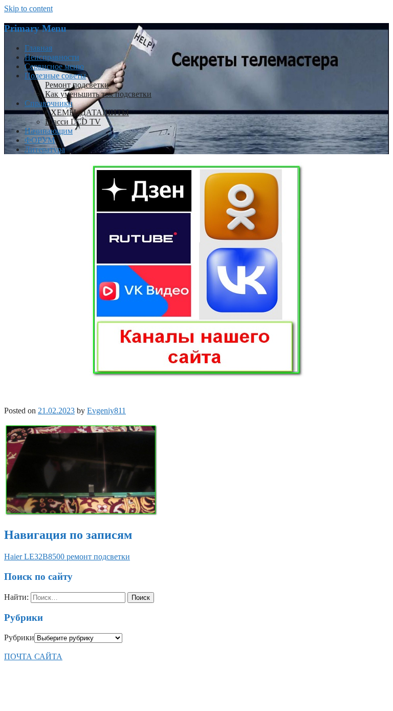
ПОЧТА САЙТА (33, 656)
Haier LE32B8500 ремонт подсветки (67, 556)
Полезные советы (55, 75)
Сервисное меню (54, 66)
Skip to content (28, 8)
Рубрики (19, 637)
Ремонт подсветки (77, 84)
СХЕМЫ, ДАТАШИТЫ (87, 112)
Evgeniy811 (106, 410)
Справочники (49, 103)
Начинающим (49, 131)
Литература (45, 149)
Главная (38, 48)
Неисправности (52, 57)
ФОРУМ (40, 140)
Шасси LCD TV (73, 121)
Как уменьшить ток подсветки (98, 94)
